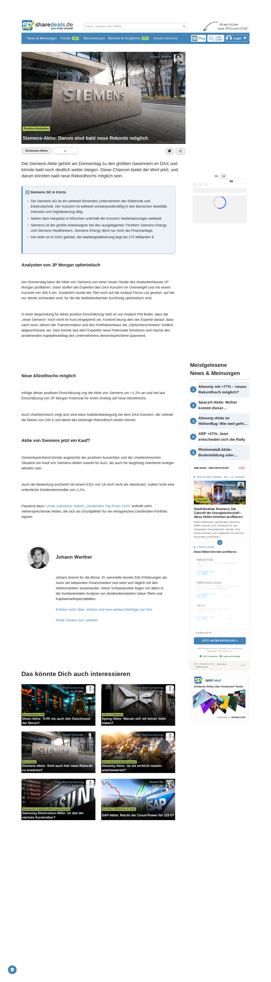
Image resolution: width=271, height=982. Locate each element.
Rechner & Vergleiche (124, 38)
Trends (65, 38)
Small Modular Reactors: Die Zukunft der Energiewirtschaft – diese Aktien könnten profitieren (218, 513)
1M (223, 176)
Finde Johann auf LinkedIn (77, 620)
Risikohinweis (202, 667)
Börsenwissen (94, 38)
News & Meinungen (42, 38)
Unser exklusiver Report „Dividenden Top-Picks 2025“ (88, 506)
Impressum (222, 664)
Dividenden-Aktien (36, 150)
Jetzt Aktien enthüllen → (220, 640)
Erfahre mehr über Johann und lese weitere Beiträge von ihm (104, 610)
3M (216, 176)
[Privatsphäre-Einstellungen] (12, 969)
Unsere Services (165, 38)
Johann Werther (161, 56)
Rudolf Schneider (73, 734)
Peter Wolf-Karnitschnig (69, 687)
